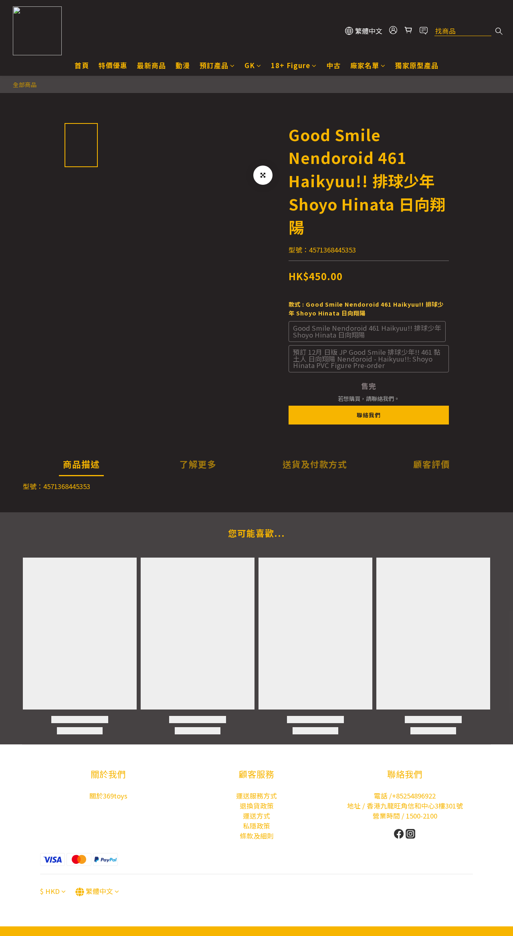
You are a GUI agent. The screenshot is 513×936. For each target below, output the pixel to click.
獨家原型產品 (416, 65)
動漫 (183, 65)
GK (249, 65)
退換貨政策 (257, 806)
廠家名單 (364, 65)
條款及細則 (257, 836)
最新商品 (151, 65)
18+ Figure (290, 65)
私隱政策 (256, 826)
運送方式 (256, 816)
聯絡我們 (369, 415)
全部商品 (25, 84)
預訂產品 (214, 65)
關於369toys (108, 796)
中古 (333, 65)
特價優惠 (113, 65)
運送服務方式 (256, 796)
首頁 (82, 65)
